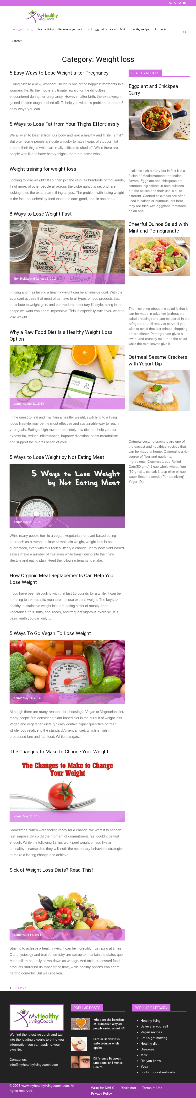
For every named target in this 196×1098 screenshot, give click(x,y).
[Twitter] (180, 2)
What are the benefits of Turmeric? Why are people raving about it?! (109, 1024)
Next (22, 988)
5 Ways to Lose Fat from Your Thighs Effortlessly (64, 124)
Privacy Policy (101, 1093)
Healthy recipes (141, 29)
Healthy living (45, 29)
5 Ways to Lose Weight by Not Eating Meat (57, 457)
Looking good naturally (101, 29)
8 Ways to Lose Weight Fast (41, 214)
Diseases (147, 1049)
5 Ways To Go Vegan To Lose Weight (50, 633)
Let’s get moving (22, 29)
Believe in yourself (70, 29)
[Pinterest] (175, 2)
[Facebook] (166, 2)
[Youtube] (184, 2)
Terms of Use (152, 1088)
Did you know (151, 1061)
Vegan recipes (151, 1032)
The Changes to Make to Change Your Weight (59, 752)
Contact (17, 41)
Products (160, 29)
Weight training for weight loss (43, 169)
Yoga (144, 1066)
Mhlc (123, 29)
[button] (184, 31)
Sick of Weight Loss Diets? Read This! (51, 870)
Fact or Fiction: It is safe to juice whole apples (106, 1043)
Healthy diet (149, 1043)
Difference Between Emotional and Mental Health (108, 1063)
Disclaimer (128, 1088)
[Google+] (171, 2)
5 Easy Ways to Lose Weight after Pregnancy (59, 73)
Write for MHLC (102, 1088)
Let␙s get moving (154, 1038)
